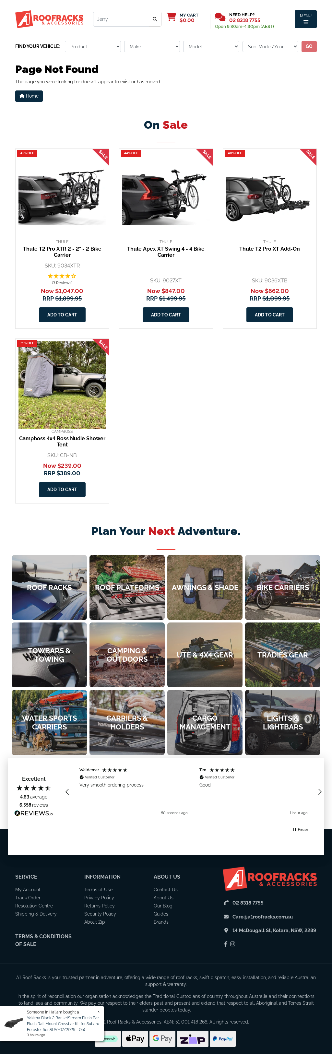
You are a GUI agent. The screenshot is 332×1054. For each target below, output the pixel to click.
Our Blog (163, 905)
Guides (161, 914)
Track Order (28, 897)
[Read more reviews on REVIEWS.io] (33, 814)
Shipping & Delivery (36, 914)
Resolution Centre (34, 905)
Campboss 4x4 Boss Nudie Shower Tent (62, 441)
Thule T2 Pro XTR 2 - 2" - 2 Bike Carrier (62, 252)
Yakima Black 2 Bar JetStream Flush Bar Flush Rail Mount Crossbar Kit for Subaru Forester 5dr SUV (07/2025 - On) (63, 1024)
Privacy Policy (99, 897)
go (309, 46)
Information (102, 877)
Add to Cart (62, 314)
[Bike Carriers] (282, 587)
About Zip (94, 922)
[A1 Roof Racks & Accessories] (49, 18)
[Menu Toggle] (306, 19)
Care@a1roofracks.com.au (262, 917)
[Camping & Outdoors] (127, 654)
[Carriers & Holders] (127, 722)
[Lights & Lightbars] (282, 722)
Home (32, 96)
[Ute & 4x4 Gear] (205, 654)
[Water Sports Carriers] (49, 722)
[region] (193, 792)
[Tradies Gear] (282, 654)
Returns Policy (99, 905)
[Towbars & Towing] (49, 654)
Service (26, 877)
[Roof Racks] (49, 587)
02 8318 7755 (244, 20)
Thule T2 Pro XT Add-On (269, 249)
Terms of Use (98, 889)
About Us (167, 877)
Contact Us (166, 889)
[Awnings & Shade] (205, 587)
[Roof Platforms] (127, 587)
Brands (161, 922)
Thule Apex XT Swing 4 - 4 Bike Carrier (166, 252)
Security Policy (100, 914)
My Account (28, 889)
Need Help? (242, 14)
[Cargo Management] (205, 722)
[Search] (155, 19)
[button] (62, 279)
